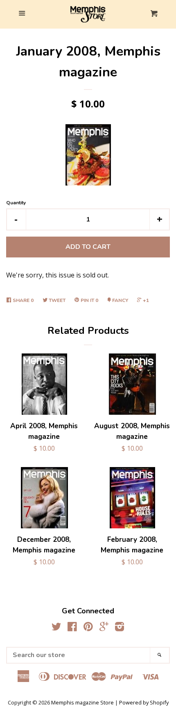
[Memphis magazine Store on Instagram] (119, 628)
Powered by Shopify (144, 702)
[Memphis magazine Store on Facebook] (72, 628)
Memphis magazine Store (82, 702)
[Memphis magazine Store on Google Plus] (104, 628)
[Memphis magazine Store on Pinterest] (88, 628)
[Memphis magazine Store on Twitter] (56, 628)
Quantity (16, 202)
